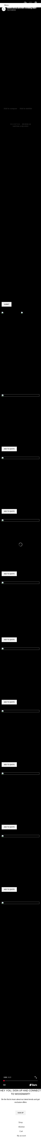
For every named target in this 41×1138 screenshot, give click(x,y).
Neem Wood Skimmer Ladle (16, 693)
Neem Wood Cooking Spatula (17, 439)
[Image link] (20, 911)
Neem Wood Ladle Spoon (15, 564)
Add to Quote (19, 104)
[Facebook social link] (15, 1)
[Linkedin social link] (23, 1)
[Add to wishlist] (4, 435)
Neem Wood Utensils (10, 445)
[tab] (15, 124)
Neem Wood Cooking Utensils (17, 502)
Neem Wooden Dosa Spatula (17, 880)
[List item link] (20, 934)
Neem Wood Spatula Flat (15, 817)
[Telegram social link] (25, 1)
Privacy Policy (34, 1119)
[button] (9, 449)
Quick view (10, 454)
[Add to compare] (4, 454)
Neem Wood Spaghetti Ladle (17, 755)
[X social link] (18, 1)
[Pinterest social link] (20, 1)
